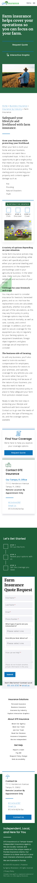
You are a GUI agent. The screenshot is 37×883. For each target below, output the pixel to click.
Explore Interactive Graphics (18, 713)
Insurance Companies (18, 736)
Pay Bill (18, 753)
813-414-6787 (14, 502)
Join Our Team (18, 730)
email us (25, 685)
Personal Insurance (18, 704)
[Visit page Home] (10, 3)
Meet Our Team (18, 727)
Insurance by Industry (12, 109)
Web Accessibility (18, 759)
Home (5, 106)
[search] (24, 3)
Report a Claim (18, 750)
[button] (31, 3)
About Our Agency (18, 724)
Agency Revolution (11, 868)
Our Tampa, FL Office (16, 479)
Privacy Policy (9, 871)
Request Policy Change (18, 756)
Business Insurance (18, 106)
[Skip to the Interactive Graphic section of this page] (18, 55)
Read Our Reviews (18, 733)
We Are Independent (19, 739)
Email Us (12, 505)
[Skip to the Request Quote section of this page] (18, 44)
